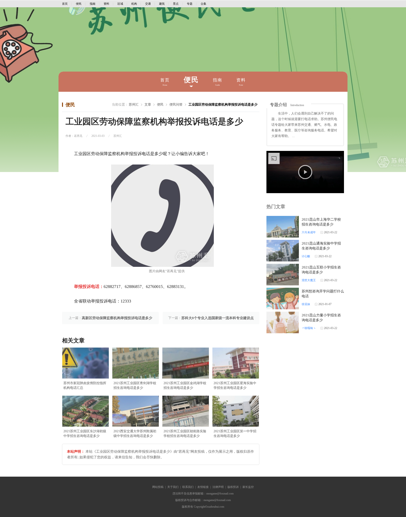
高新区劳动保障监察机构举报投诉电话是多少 (117, 318)
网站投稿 (158, 487)
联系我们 (188, 487)
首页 (65, 3)
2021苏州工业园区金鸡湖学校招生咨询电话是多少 (185, 385)
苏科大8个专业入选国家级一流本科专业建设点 (217, 318)
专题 (189, 3)
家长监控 (248, 487)
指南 (92, 3)
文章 (147, 104)
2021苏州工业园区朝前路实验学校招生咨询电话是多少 (185, 433)
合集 (203, 3)
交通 (148, 3)
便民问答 (176, 104)
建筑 (162, 3)
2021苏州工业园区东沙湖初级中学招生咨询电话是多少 (84, 433)
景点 (176, 3)
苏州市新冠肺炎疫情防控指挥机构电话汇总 (84, 385)
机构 (134, 3)
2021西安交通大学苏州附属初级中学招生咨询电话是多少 (134, 433)
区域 (120, 3)
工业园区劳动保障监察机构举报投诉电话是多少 (223, 104)
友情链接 (203, 487)
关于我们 (173, 487)
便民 (79, 3)
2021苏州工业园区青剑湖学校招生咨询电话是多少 (134, 385)
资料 (106, 3)
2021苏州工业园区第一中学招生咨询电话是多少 (235, 433)
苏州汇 (134, 104)
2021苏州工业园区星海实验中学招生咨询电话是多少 (235, 385)
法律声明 (218, 487)
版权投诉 (233, 487)
